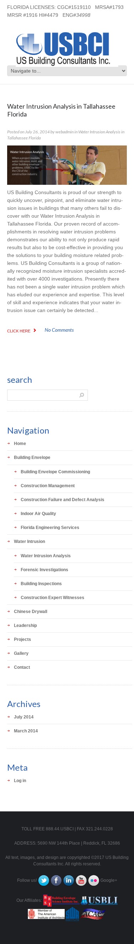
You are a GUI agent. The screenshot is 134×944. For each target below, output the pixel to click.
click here (18, 331)
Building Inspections (41, 583)
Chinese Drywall (30, 611)
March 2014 (26, 730)
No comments (59, 330)
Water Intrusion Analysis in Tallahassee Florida (61, 110)
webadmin (64, 131)
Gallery (21, 653)
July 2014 (24, 717)
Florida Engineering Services (50, 527)
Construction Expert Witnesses (52, 597)
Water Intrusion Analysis (46, 555)
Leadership (25, 625)
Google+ (108, 880)
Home (20, 443)
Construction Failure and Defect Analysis (62, 499)
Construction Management (48, 485)
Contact (22, 667)
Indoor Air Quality (38, 513)
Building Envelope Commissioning (55, 471)
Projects (22, 639)
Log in (20, 780)
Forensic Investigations (44, 569)
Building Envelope (32, 457)
